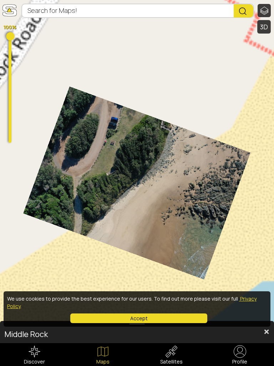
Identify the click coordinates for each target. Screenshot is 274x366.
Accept (139, 318)
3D (264, 27)
